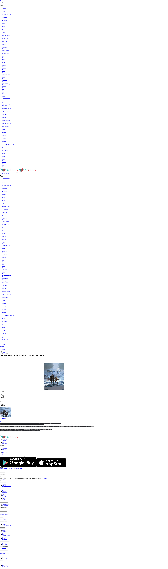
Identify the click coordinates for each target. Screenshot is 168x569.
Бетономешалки (4, 145)
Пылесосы (3, 101)
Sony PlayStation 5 (4, 181)
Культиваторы (4, 135)
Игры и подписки (4, 443)
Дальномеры (4, 148)
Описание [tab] (3, 405)
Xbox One (3, 11)
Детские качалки (4, 80)
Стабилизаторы (4, 41)
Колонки (3, 32)
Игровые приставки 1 (6, 178)
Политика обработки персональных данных (7, 468)
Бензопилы (3, 129)
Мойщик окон (4, 99)
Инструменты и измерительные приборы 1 (9, 144)
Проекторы (3, 534)
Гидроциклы (4, 68)
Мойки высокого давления (6, 120)
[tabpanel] (84, 414)
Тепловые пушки (4, 114)
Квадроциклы (4, 65)
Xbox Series (4, 524)
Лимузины (3, 62)
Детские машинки (5, 81)
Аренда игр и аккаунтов (5, 553)
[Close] (0, 476)
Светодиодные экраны (5, 39)
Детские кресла (4, 78)
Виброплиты (4, 142)
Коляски (3, 77)
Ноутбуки (3, 29)
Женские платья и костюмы (6, 74)
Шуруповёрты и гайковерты (6, 275)
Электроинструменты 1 (6, 98)
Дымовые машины (5, 54)
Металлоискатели (4, 154)
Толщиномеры (4, 162)
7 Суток (2, 395)
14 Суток (2, 396)
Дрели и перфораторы (5, 102)
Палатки (3, 266)
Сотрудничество (4, 448)
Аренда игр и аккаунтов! (6, 166)
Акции (3, 442)
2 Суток (2, 394)
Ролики (3, 92)
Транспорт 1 (5, 57)
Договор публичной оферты (18, 468)
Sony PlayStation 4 (4, 8)
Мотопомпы (4, 138)
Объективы (4, 44)
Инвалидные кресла (5, 83)
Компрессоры (4, 281)
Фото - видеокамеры (5, 38)
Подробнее (45, 478)
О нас (3, 454)
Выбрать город (3, 472)
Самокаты (3, 96)
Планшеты (3, 26)
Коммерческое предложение (6, 447)
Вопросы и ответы (5, 558)
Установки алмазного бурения (6, 123)
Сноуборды (4, 87)
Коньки (3, 90)
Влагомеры (3, 147)
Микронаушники (4, 47)
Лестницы (3, 153)
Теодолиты (3, 159)
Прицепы (3, 69)
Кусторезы (3, 136)
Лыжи (3, 89)
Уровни (3, 165)
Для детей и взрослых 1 (6, 72)
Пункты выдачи (4, 452)
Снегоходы (3, 66)
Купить (1, 421)
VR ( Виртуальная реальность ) (6, 14)
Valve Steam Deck (4, 17)
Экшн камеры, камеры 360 (6, 35)
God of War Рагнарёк (3, 418)
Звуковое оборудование (5, 51)
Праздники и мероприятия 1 (7, 48)
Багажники (3, 71)
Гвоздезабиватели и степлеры (6, 108)
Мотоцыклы (4, 63)
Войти (1, 519)
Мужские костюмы (5, 75)
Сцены (3, 56)
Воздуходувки (4, 132)
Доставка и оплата (5, 339)
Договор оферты (4, 449)
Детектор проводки (5, 150)
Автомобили (4, 60)
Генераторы (4, 141)
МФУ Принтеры (4, 531)
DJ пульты (3, 42)
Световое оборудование (5, 53)
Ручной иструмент (5, 157)
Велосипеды (4, 86)
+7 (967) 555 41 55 (6, 439)
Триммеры (3, 139)
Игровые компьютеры (5, 529)
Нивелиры (3, 156)
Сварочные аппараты (5, 111)
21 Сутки (2, 397)
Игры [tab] (3, 404)
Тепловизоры (4, 160)
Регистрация (4, 519)
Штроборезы (4, 117)
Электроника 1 (5, 20)
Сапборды (3, 93)
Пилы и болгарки (4, 105)
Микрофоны (4, 23)
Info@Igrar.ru (4, 440)
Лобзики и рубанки (5, 278)
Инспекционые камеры (5, 151)
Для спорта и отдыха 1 (6, 84)
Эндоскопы (4, 163)
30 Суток (2, 398)
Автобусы (3, 59)
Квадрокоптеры (4, 45)
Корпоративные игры (5, 50)
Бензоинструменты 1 (6, 126)
